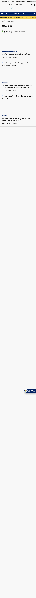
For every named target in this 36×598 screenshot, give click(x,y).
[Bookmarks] (31, 4)
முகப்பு (8, 13)
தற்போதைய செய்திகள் (21, 13)
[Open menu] (1, 4)
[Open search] (4, 4)
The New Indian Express (7, 1)
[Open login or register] (34, 4)
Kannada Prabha (20, 1)
